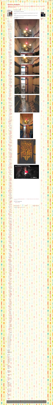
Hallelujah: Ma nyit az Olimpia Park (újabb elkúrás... (10, 189)
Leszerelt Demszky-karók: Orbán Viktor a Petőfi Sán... (10, 95)
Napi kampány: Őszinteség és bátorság (10, 318)
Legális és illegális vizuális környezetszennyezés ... (10, 242)
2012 (9, 337)
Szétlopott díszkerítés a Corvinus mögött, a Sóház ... (10, 146)
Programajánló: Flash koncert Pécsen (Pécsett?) (10, 235)
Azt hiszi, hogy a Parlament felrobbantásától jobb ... (10, 127)
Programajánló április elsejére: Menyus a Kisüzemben (10, 99)
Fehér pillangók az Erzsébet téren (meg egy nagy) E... (10, 150)
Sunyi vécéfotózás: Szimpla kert (10, 332)
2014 (9, 25)
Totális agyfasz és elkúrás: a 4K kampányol (10, 329)
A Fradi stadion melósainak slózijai (10, 170)
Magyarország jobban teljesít (10, 258)
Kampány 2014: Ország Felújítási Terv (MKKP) (10, 44)
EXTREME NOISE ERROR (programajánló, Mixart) (10, 71)
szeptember (10, 29)
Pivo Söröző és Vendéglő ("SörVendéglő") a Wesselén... (10, 163)
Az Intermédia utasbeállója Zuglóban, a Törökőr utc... (10, 198)
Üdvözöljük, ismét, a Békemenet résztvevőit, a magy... (10, 79)
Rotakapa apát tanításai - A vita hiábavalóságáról (9, 391)
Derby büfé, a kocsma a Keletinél (10, 309)
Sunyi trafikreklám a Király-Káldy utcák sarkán (10, 59)
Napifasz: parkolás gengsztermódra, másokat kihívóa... (10, 292)
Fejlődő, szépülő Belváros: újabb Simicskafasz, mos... (10, 110)
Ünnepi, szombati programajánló (10, 218)
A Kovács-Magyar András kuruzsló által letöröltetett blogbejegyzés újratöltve (9, 385)
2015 (9, 24)
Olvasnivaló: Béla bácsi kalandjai (10, 221)
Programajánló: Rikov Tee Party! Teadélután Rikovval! (10, 325)
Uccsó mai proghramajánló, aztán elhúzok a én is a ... (10, 113)
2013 (9, 336)
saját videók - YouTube (9, 394)
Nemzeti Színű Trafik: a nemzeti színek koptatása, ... (10, 40)
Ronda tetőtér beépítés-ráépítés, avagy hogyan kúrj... (10, 322)
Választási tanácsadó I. (10, 160)
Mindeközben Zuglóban (10, 196)
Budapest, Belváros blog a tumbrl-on (9, 371)
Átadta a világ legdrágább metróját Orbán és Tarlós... (10, 120)
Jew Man (10, 276)
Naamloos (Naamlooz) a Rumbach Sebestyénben (10, 153)
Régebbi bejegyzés (36, 205)
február (10, 334)
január (9, 335)
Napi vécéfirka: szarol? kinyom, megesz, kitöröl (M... (10, 300)
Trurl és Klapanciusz (8, 21)
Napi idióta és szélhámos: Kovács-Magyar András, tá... (10, 296)
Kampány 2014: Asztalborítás (10, 103)
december (10, 26)
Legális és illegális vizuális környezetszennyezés (10, 254)
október (10, 28)
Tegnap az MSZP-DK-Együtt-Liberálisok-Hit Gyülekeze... (10, 49)
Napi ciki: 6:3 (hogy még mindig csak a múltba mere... (10, 157)
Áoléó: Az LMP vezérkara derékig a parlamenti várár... (10, 179)
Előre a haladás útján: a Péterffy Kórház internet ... (10, 312)
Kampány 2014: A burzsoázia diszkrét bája (10, 67)
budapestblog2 (9, 374)
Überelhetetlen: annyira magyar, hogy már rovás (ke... (10, 304)
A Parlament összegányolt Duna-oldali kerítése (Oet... (10, 64)
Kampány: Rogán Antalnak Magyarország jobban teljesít (10, 261)
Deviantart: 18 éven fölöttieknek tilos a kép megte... (10, 288)
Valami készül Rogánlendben (10, 205)
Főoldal (26, 205)
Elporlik (9, 277)
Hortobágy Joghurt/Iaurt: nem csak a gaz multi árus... (10, 238)
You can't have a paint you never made (10, 264)
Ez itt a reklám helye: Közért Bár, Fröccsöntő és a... (10, 212)
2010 (9, 339)
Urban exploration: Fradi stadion (10, 281)
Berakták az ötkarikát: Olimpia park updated (10, 284)
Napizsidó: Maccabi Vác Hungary (10, 124)
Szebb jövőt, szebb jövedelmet (10, 271)
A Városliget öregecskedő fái (10, 316)
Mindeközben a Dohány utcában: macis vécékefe (10, 193)
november (10, 27)
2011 (8, 338)
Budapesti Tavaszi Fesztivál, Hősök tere (10, 183)
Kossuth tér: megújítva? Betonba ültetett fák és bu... (10, 186)
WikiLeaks (8, 398)
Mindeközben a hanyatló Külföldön (10, 76)
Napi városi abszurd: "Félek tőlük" (10, 52)
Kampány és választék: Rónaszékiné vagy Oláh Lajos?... (10, 167)
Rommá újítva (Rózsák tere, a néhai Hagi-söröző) (10, 224)
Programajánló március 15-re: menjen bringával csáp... (10, 231)
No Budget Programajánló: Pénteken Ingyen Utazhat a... (10, 138)
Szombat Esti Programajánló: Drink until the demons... (10, 106)
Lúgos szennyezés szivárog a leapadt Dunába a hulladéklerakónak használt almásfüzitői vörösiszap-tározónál (9, 360)
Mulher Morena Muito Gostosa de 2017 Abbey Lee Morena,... (9, 378)
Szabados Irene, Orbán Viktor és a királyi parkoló (10, 90)
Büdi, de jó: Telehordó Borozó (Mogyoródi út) (10, 215)
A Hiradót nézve (10, 74)
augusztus (10, 31)
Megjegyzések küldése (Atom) (21, 207)
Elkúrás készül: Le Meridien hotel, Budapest (10, 274)
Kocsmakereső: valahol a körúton (10, 279)
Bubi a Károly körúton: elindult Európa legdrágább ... (10, 174)
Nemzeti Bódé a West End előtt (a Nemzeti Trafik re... (10, 202)
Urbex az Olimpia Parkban (10, 307)
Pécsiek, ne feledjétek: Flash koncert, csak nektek (10, 134)
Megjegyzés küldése (17, 202)
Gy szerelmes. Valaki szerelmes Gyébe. (10, 131)
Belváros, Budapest (14, 4)
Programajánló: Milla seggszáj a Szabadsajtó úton (10, 227)
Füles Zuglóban (10, 176)
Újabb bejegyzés (17, 205)
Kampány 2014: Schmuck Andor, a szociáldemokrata (10, 56)
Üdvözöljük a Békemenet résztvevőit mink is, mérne (10, 82)
